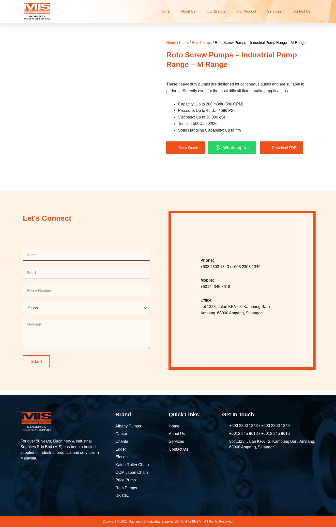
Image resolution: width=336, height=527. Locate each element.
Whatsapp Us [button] (236, 147)
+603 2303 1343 (243, 426)
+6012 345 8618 (243, 433)
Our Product (246, 11)
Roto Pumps (202, 42)
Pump (184, 42)
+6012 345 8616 (275, 433)
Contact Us (301, 11)
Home (164, 11)
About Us (188, 11)
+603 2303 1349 (275, 426)
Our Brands (216, 11)
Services (274, 11)
